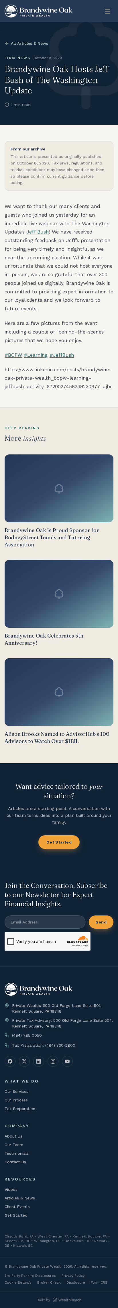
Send (101, 922)
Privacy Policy (73, 1276)
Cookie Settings (18, 1282)
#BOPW (13, 355)
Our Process (16, 1100)
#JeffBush (62, 355)
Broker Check (49, 1282)
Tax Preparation (20, 1108)
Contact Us (15, 1162)
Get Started (59, 842)
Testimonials (17, 1153)
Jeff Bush (37, 232)
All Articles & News (29, 43)
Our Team (14, 1144)
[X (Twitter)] (24, 1061)
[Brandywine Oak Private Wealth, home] (38, 11)
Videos (11, 1189)
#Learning (36, 355)
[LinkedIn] (38, 1061)
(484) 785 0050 (27, 1035)
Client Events (17, 1206)
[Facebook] (10, 1061)
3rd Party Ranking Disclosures (30, 1276)
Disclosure (75, 1282)
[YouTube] (67, 1061)
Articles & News (20, 1198)
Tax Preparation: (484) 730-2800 (43, 1045)
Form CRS (99, 1282)
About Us (13, 1136)
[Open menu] (107, 11)
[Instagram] (53, 1061)
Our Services (16, 1091)
